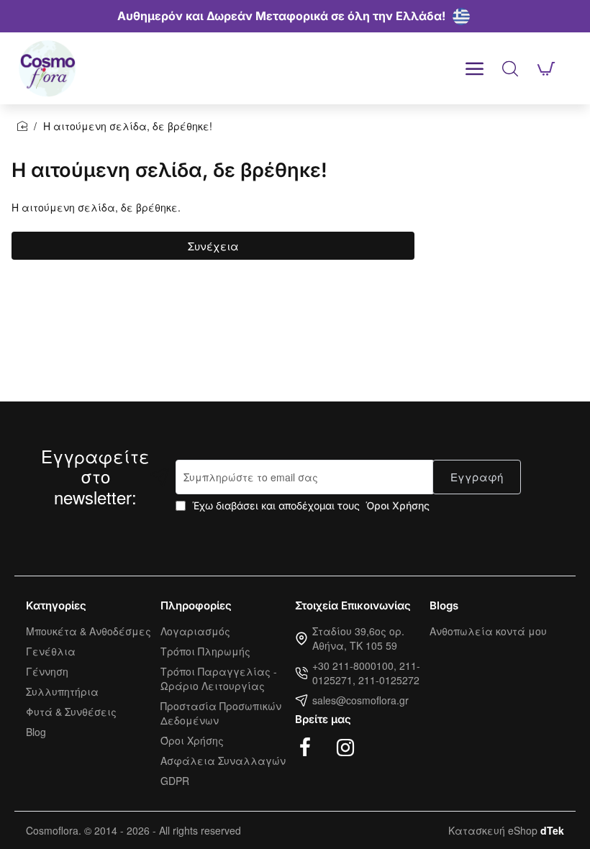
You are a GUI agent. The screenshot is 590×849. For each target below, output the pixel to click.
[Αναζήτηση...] (510, 68)
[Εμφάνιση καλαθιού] (546, 68)
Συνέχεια (213, 245)
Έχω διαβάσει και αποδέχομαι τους (309, 505)
